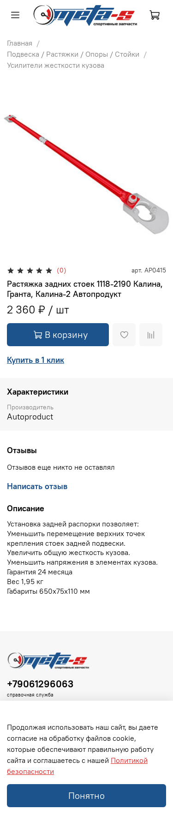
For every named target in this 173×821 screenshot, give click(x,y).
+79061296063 (40, 684)
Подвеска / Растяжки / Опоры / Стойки (73, 54)
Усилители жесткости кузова (55, 65)
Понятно (86, 795)
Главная (19, 42)
